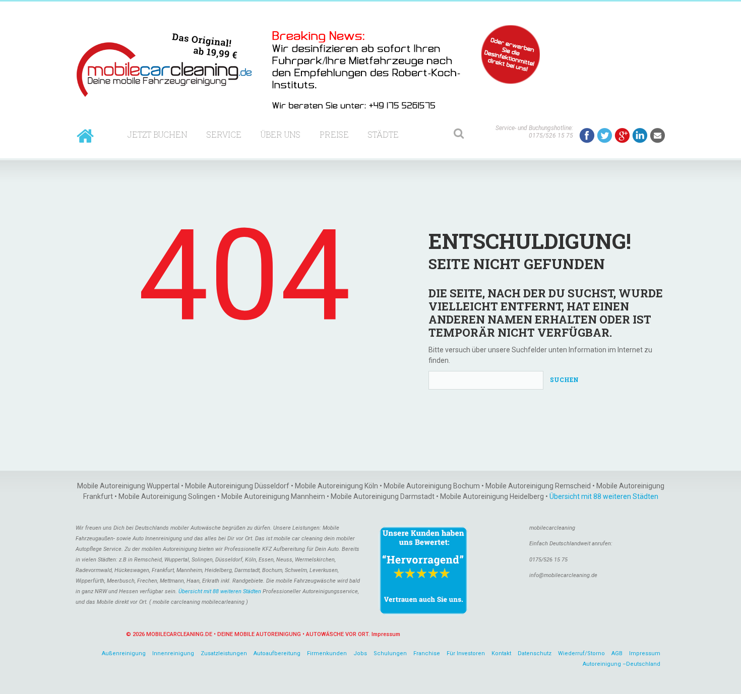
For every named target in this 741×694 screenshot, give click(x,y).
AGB (617, 653)
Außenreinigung (124, 653)
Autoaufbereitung (277, 653)
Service (224, 134)
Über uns (280, 134)
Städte (383, 134)
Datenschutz (534, 653)
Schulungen (390, 653)
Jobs (360, 653)
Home (85, 136)
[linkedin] (640, 135)
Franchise (426, 653)
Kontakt (501, 653)
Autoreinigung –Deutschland (621, 664)
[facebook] (587, 135)
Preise (334, 134)
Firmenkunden (327, 653)
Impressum (386, 634)
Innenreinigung (173, 653)
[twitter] (604, 135)
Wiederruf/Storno (581, 653)
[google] (622, 135)
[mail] (657, 135)
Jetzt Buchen (158, 134)
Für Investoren (466, 653)
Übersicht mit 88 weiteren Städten (603, 496)
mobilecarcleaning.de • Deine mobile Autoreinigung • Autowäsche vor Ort (257, 634)
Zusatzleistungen (224, 653)
